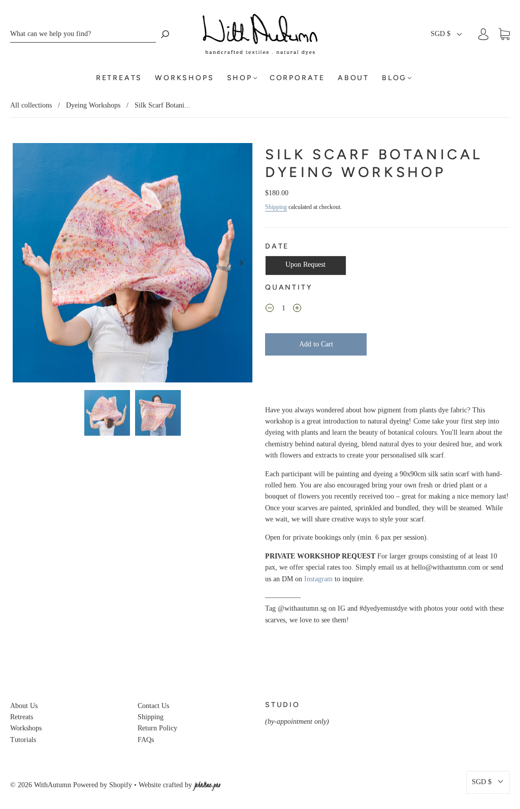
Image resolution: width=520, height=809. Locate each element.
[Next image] (242, 263)
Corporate (297, 78)
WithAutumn (52, 785)
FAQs (146, 740)
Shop (239, 78)
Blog (394, 78)
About (353, 78)
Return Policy (157, 728)
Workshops (184, 78)
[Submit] (165, 34)
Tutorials (23, 740)
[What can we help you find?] (83, 34)
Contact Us (153, 706)
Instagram (318, 579)
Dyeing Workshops (93, 105)
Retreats (119, 78)
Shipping (276, 206)
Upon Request (305, 264)
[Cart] (504, 34)
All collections (31, 105)
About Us (24, 706)
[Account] (483, 34)
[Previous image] (23, 263)
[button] (447, 34)
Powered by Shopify (102, 785)
